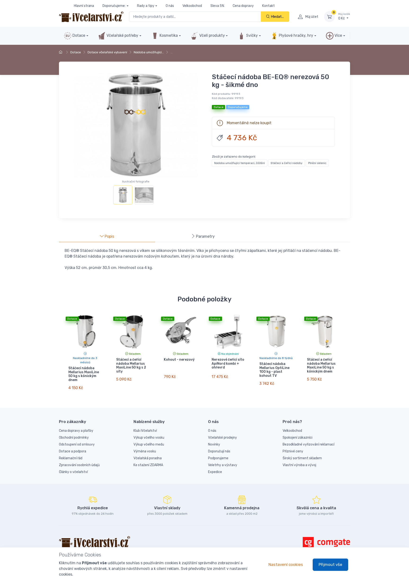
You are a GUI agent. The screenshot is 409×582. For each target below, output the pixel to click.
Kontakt (268, 6)
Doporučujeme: (113, 6)
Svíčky (251, 35)
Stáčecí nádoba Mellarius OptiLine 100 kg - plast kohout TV (274, 370)
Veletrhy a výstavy (222, 465)
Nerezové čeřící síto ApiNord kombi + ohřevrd (228, 364)
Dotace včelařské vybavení (107, 52)
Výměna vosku (144, 451)
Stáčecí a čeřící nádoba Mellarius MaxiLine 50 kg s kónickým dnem (321, 365)
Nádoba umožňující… (149, 52)
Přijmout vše (330, 564)
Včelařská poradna (147, 458)
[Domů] (61, 52)
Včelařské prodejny (222, 438)
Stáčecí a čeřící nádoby (286, 163)
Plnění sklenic (317, 163)
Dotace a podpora (72, 451)
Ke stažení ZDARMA (148, 465)
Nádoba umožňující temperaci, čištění (239, 163)
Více (337, 35)
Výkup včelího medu (148, 444)
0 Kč (344, 16)
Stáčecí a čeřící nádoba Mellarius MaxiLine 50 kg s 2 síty (131, 365)
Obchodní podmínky (74, 438)
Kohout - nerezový (179, 360)
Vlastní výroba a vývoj (299, 465)
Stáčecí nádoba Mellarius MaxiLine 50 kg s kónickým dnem (83, 374)
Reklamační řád (70, 458)
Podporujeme (218, 458)
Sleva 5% (217, 6)
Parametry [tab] (205, 236)
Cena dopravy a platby (76, 431)
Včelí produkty (211, 35)
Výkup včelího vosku (148, 438)
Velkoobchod (192, 6)
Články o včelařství (73, 472)
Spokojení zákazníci (297, 438)
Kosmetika (168, 35)
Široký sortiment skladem (302, 458)
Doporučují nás (219, 451)
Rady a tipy (145, 6)
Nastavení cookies (285, 564)
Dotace (78, 35)
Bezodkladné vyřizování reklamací (308, 444)
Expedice (215, 472)
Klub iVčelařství (145, 431)
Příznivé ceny (293, 451)
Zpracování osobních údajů (79, 465)
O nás (170, 6)
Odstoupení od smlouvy (77, 444)
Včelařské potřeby (122, 35)
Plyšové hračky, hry (296, 35)
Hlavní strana (84, 6)
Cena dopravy (243, 6)
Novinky (214, 444)
